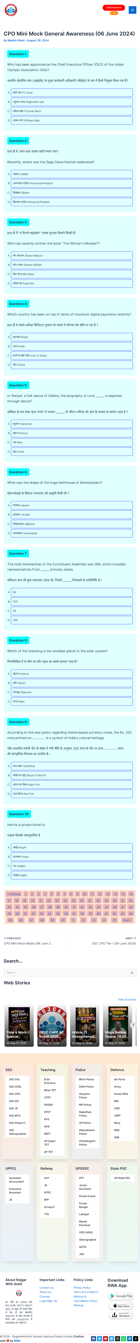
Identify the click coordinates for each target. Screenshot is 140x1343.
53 (41, 913)
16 (131, 894)
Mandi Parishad (84, 1223)
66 (21, 920)
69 (52, 920)
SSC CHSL (15, 1086)
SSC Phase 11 (17, 1122)
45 (106, 907)
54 (49, 913)
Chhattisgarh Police (87, 1142)
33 (9, 907)
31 (122, 900)
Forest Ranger (83, 1205)
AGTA (82, 1246)
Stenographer (87, 1239)
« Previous (13, 894)
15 (123, 894)
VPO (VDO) (86, 1232)
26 (81, 900)
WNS (17, 1340)
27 (90, 900)
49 (9, 913)
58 (82, 913)
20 (32, 900)
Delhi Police (86, 1086)
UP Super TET (50, 1142)
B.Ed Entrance (49, 1081)
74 (104, 920)
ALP (46, 1177)
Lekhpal (84, 1214)
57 (74, 913)
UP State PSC (122, 1177)
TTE (46, 1214)
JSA (81, 1254)
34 (17, 907)
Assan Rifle (121, 1093)
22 (48, 900)
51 (25, 913)
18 (16, 900)
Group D (49, 1206)
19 (24, 900)
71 (73, 920)
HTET (47, 1111)
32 (130, 900)
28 (98, 900)
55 (57, 913)
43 (90, 907)
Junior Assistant (85, 1187)
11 (92, 894)
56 (66, 913)
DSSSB (48, 1104)
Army (117, 1086)
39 (58, 907)
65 (10, 920)
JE (10, 1199)
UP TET (48, 1151)
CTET (47, 1097)
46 (114, 907)
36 (33, 907)
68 (42, 920)
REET (47, 1133)
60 (98, 913)
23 (57, 900)
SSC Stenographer (17, 1132)
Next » (127, 920)
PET (81, 1177)
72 (83, 920)
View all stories (127, 999)
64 (131, 913)
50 (17, 913)
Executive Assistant (15, 1190)
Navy (117, 1122)
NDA (116, 1130)
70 (63, 920)
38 (49, 907)
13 (107, 894)
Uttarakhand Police (87, 1132)
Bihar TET (50, 1090)
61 (106, 913)
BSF (116, 1101)
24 (65, 900)
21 (40, 900)
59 (90, 913)
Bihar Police (86, 1079)
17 (9, 900)
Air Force (119, 1079)
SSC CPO (14, 1093)
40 (66, 907)
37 (41, 907)
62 (114, 913)
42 (82, 907)
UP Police (85, 1122)
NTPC (47, 1192)
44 (98, 907)
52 (33, 913)
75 (114, 920)
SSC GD (14, 1101)
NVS (46, 1126)
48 (131, 907)
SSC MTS (14, 1115)
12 (99, 894)
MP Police (85, 1104)
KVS (46, 1119)
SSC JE (13, 1108)
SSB (116, 1137)
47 (122, 907)
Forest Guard (87, 1196)
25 (73, 900)
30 (114, 900)
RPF (46, 1199)
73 (93, 920)
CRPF (117, 1115)
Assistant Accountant (16, 1179)
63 (122, 913)
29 (106, 900)
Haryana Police (84, 1095)
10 (84, 894)
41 (74, 907)
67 (31, 920)
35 (25, 907)
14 (115, 894)
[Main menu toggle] (132, 10)
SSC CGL (14, 1079)
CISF (117, 1108)
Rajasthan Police (85, 1113)
